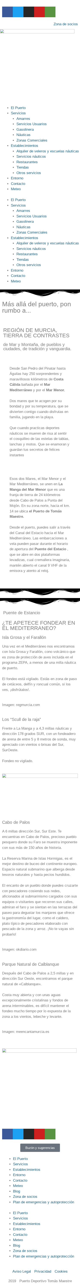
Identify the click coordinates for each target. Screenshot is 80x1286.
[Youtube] (39, 12)
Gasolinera (25, 130)
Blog (16, 1191)
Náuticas (23, 135)
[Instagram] (28, 12)
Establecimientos (24, 146)
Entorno (17, 178)
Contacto (18, 184)
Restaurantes (27, 162)
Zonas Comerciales (31, 140)
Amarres (23, 119)
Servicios (18, 113)
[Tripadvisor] (50, 12)
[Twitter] (18, 12)
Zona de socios (25, 1197)
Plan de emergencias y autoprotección (43, 1202)
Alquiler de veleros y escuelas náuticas (47, 151)
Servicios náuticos (31, 157)
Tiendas (22, 167)
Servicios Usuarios (31, 124)
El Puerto (18, 108)
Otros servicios (28, 173)
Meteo (16, 189)
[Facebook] (7, 12)
